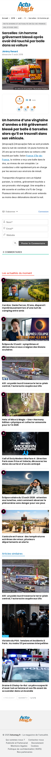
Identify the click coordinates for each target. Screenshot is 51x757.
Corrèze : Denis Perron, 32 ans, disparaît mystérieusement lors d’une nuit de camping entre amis (23, 308)
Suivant (22, 698)
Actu (5, 636)
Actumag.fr (15, 735)
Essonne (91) (9, 591)
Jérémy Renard (10, 51)
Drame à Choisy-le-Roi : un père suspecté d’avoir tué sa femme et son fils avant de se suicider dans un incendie (25, 688)
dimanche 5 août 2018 (12, 54)
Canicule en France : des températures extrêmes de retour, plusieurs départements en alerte (23, 539)
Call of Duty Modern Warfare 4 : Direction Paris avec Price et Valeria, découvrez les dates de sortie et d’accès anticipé (24, 461)
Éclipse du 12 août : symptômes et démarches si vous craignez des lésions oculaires (23, 347)
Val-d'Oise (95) (10, 27)
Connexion (43, 211)
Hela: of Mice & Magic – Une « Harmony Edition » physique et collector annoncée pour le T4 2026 (24, 422)
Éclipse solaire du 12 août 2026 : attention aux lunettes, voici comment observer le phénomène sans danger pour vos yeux (24, 500)
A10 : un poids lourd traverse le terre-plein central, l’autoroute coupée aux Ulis (25, 384)
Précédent (10, 698)
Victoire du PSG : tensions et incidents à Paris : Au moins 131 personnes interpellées (25, 642)
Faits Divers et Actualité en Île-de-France (24, 24)
